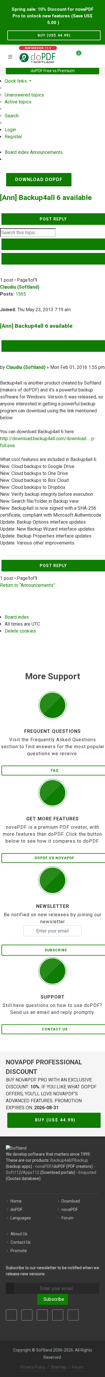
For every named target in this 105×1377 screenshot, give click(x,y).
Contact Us (20, 1242)
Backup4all (60, 1160)
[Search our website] (99, 55)
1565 (20, 294)
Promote (18, 1250)
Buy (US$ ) (54, 35)
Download (71, 1201)
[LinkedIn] (42, 1314)
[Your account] (88, 55)
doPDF (16, 1209)
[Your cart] (75, 55)
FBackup (80, 1160)
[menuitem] (24, 95)
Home (16, 1201)
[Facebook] (11, 1314)
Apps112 (31, 1172)
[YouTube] (57, 1314)
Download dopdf (38, 179)
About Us (18, 1234)
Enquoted (87, 1172)
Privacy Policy (33, 1367)
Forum (68, 1218)
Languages (20, 1218)
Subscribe (52, 1299)
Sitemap (58, 1367)
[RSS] (73, 1314)
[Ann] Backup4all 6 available (46, 197)
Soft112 (13, 1172)
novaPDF (43, 1166)
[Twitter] (26, 1314)
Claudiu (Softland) (19, 287)
